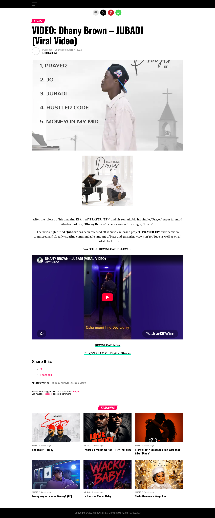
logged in (48, 394)
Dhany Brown (61, 383)
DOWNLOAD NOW (107, 345)
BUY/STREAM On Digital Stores (107, 353)
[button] (34, 4)
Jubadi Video (79, 383)
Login (76, 391)
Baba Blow (51, 53)
